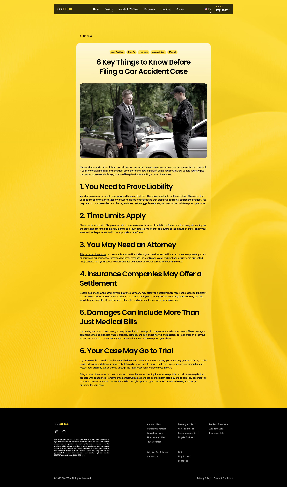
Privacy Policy (203, 478)
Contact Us (152, 456)
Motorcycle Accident (157, 428)
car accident (103, 196)
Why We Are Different (157, 452)
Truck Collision (154, 441)
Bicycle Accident (186, 437)
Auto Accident (154, 424)
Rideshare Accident (156, 437)
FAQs (180, 452)
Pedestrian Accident (188, 433)
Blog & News (184, 456)
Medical (213, 424)
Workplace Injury (155, 433)
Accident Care (216, 428)
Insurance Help (216, 433)
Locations (183, 460)
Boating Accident (186, 424)
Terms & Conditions (223, 478)
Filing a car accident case (93, 254)
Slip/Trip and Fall (186, 428)
